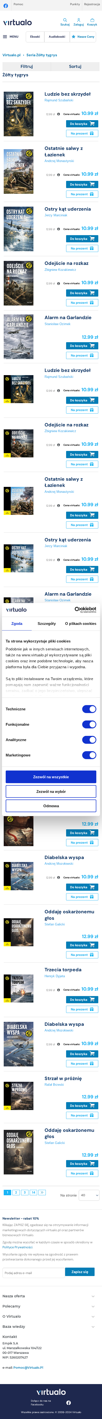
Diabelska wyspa (64, 857)
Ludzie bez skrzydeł (68, 94)
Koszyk (92, 25)
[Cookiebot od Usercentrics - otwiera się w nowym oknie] (74, 610)
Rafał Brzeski (54, 1084)
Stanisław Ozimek (58, 324)
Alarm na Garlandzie (68, 317)
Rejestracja (92, 4)
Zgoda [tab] (17, 623)
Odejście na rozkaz (66, 263)
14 (33, 1192)
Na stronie (68, 1195)
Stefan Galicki (55, 924)
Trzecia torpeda (63, 970)
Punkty (75, 4)
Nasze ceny (85, 37)
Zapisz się (80, 1272)
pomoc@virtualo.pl (28, 1367)
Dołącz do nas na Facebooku (41, 1402)
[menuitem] (35, 36)
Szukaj (65, 25)
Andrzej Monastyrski (59, 161)
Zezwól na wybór (51, 791)
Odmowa (51, 806)
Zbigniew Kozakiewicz (60, 270)
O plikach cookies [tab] (80, 623)
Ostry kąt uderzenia (68, 209)
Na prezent (80, 133)
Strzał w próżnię (63, 1078)
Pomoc (18, 4)
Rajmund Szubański (59, 100)
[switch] (89, 724)
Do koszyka (79, 124)
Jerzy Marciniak (56, 215)
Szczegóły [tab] (47, 623)
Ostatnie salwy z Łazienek (64, 151)
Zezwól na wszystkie (51, 777)
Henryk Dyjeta (55, 976)
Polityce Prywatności (17, 1247)
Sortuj (75, 66)
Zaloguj (78, 25)
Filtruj (27, 66)
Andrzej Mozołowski (59, 863)
